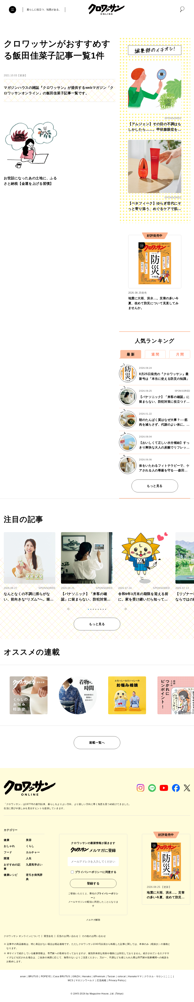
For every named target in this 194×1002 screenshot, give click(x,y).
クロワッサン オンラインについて (22, 936)
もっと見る (155, 485)
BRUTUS (33, 976)
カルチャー (33, 852)
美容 (28, 839)
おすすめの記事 (12, 866)
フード (8, 852)
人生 (28, 858)
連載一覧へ (97, 742)
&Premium (99, 976)
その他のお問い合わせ (94, 936)
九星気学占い (34, 864)
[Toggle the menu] (12, 9)
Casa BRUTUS (61, 976)
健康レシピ (11, 874)
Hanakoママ (135, 976)
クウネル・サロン (153, 976)
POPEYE (46, 976)
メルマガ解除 (93, 920)
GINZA (76, 976)
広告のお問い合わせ (68, 936)
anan (23, 976)
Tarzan (111, 976)
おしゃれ (9, 846)
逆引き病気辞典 (34, 876)
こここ (168, 976)
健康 (6, 839)
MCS (70, 980)
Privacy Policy (117, 980)
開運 (6, 858)
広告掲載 (101, 980)
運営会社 (49, 936)
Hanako (86, 976)
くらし (30, 846)
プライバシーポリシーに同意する (95, 871)
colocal (122, 976)
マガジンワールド (85, 980)
